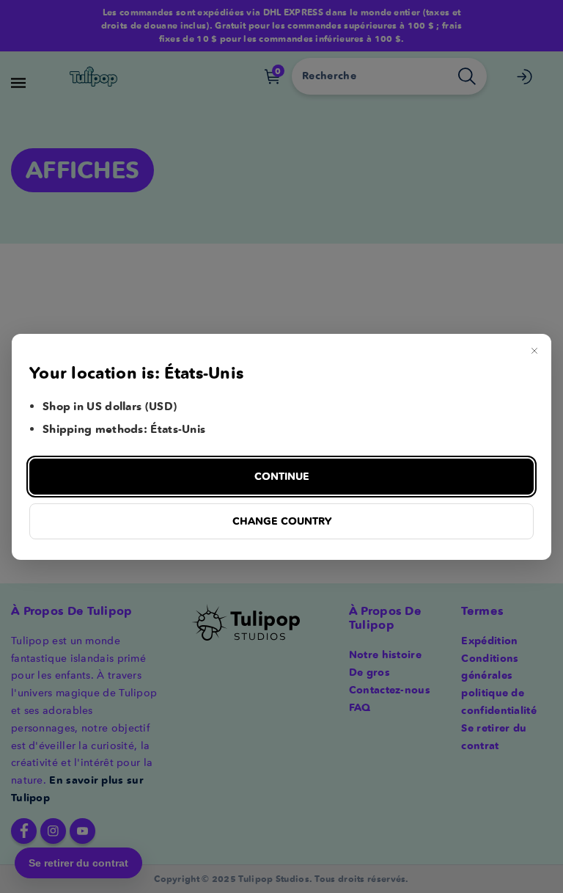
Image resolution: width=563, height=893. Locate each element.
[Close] (534, 351)
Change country (281, 521)
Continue (281, 476)
